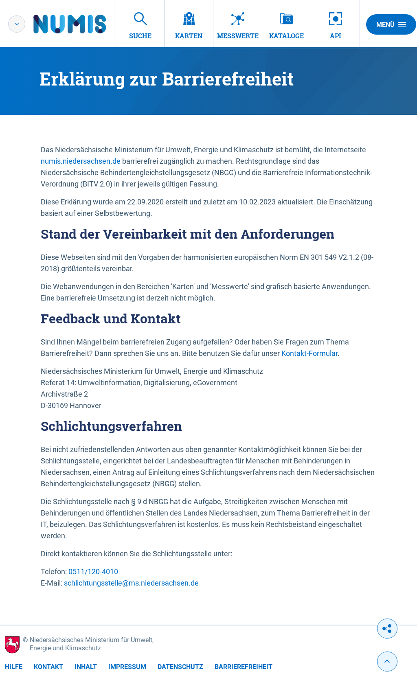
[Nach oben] (387, 661)
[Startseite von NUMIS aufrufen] (81, 24)
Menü (385, 25)
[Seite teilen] (387, 629)
